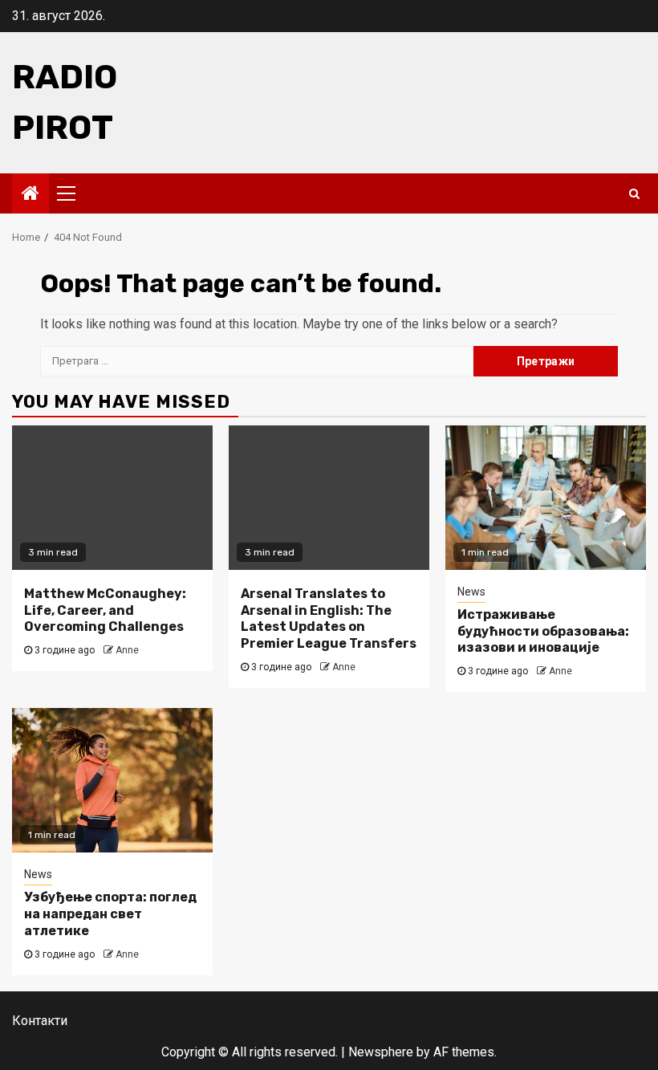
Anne (127, 650)
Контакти (39, 1020)
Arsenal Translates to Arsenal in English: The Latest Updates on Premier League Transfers (328, 618)
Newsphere (380, 1052)
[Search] (634, 193)
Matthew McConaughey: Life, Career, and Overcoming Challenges (105, 610)
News (471, 591)
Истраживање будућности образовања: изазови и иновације (543, 631)
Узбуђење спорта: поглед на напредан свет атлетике (110, 913)
